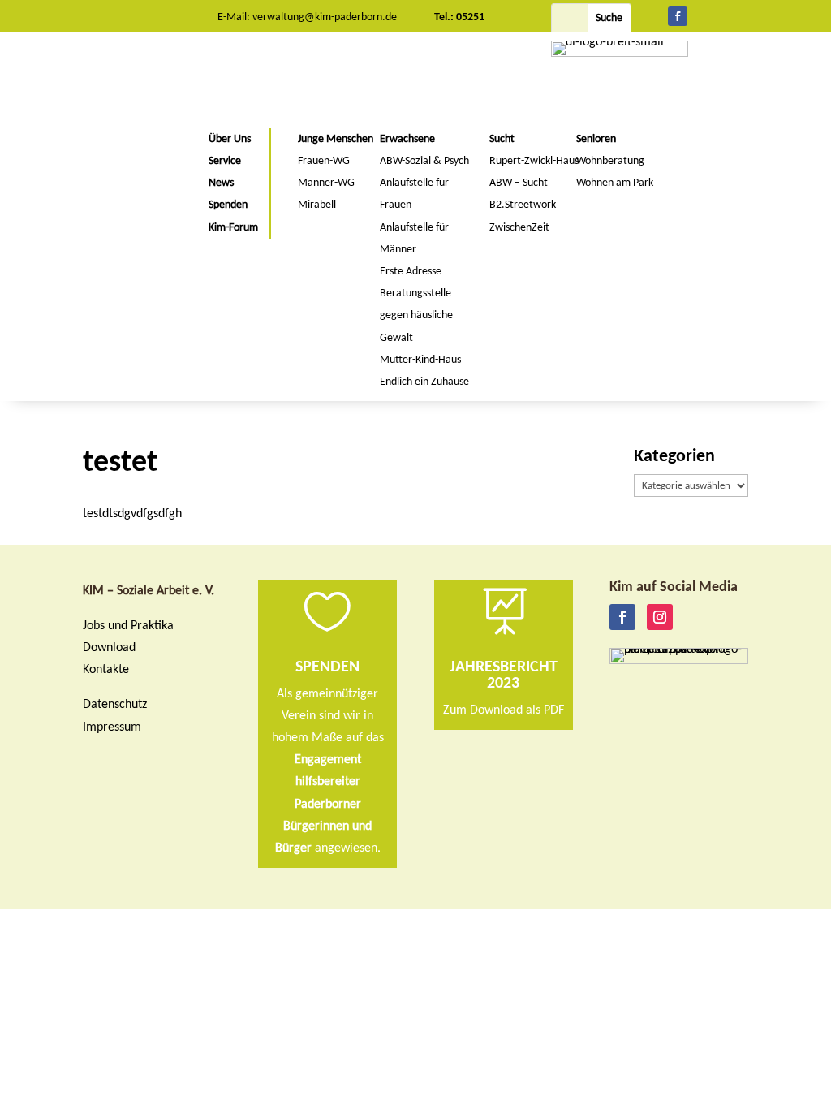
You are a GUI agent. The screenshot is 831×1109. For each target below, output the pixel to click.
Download (109, 647)
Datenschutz (115, 704)
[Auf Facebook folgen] (677, 16)
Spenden (327, 667)
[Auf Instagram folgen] (660, 617)
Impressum (112, 727)
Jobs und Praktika (128, 625)
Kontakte (106, 669)
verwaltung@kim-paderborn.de (324, 17)
